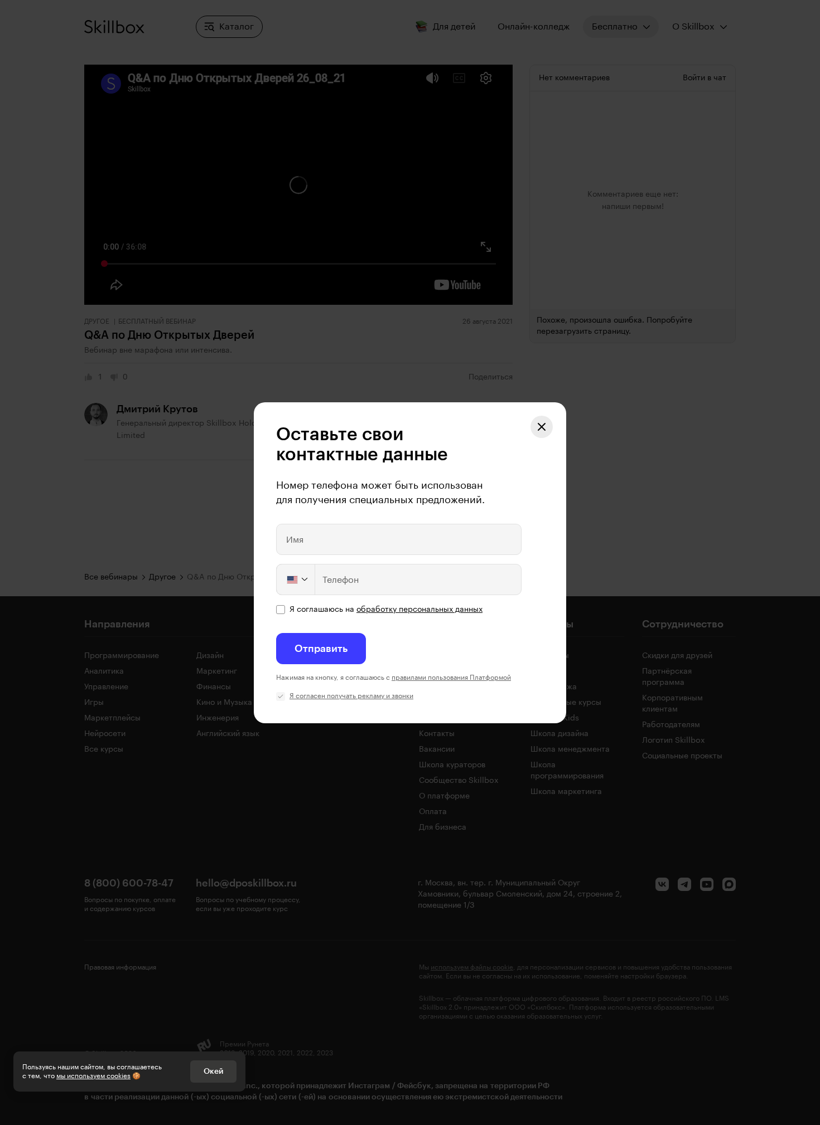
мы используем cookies (93, 1076)
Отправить (321, 649)
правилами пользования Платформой (451, 677)
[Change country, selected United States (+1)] (296, 579)
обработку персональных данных (419, 609)
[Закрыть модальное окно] (541, 427)
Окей (213, 1071)
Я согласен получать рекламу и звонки (351, 696)
